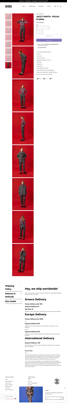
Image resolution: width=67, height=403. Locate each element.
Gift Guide (40, 6)
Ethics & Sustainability (32, 383)
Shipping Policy (9, 287)
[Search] (58, 6)
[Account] (55, 6)
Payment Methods (9, 381)
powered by (10, 398)
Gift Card (49, 6)
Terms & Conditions (9, 389)
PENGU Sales (32, 6)
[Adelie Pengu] (8, 6)
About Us (30, 381)
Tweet (40, 78)
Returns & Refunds (10, 295)
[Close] (64, 388)
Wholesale (30, 384)
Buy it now (49, 40)
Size (37, 25)
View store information (42, 47)
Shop (23, 6)
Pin (52, 78)
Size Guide (10, 301)
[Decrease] (37, 31)
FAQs (6, 379)
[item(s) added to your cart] (61, 6)
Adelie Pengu (10, 396)
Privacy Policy (8, 383)
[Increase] (42, 31)
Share (46, 78)
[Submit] (62, 398)
